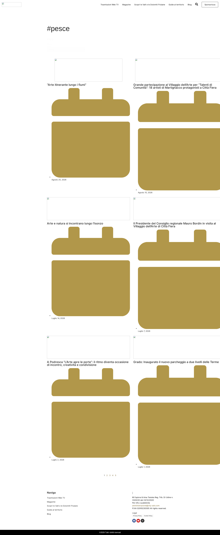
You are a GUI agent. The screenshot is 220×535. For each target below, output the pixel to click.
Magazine (126, 4)
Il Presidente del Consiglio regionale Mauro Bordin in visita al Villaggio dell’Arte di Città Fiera (174, 225)
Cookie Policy (148, 516)
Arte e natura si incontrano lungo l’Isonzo (75, 223)
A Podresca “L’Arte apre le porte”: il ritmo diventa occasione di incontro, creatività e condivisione (88, 363)
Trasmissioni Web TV (110, 4)
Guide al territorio (176, 4)
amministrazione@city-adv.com (146, 505)
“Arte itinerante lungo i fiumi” (66, 84)
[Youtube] (138, 521)
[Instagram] (142, 521)
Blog (190, 4)
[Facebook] (134, 521)
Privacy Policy (137, 516)
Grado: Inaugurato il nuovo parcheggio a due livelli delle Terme (176, 362)
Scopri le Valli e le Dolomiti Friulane (149, 4)
